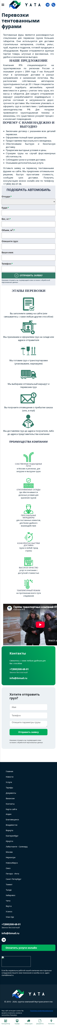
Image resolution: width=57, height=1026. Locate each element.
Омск (8, 868)
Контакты (10, 804)
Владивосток (11, 825)
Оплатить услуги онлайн (21, 947)
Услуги (9, 782)
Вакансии (10, 798)
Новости (9, 777)
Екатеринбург (12, 835)
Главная (9, 771)
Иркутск (9, 841)
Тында (9, 890)
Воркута (9, 830)
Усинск (9, 911)
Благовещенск (12, 819)
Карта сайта (11, 809)
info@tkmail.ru (18, 678)
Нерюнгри (10, 857)
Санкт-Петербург (13, 879)
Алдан (8, 814)
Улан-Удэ (10, 917)
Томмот (9, 884)
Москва (9, 852)
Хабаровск (10, 895)
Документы (11, 793)
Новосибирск (12, 863)
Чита (8, 900)
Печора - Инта (12, 873)
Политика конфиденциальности (41, 1011)
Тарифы (9, 787)
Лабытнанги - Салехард (16, 846)
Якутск (9, 906)
